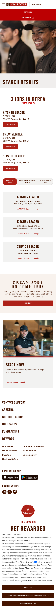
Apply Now (23, 209)
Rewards (8, 438)
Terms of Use (7, 580)
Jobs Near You (45, 181)
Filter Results (28, 103)
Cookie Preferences (28, 603)
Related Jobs (10, 181)
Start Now (15, 364)
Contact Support (13, 402)
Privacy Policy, (7, 574)
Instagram (4, 492)
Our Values (7, 446)
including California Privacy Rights (28, 574)
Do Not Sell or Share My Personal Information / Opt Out (28, 595)
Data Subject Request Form (17, 540)
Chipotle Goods (12, 417)
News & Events (9, 450)
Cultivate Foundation (33, 446)
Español (28, 12)
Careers (36, 4)
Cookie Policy (15, 571)
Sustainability (30, 455)
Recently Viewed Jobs (27, 181)
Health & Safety (10, 459)
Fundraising (10, 431)
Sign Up (35, 303)
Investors (6, 455)
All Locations (29, 450)
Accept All (28, 587)
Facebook (15, 492)
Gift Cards (9, 424)
